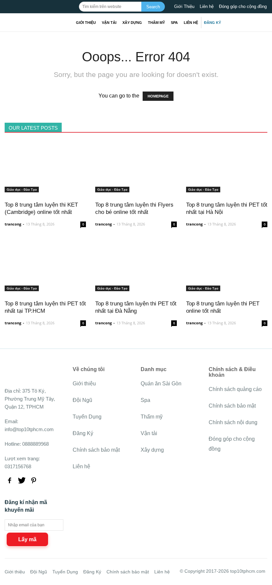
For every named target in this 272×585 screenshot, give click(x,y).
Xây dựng (132, 23)
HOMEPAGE (158, 96)
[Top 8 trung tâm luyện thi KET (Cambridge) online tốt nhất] (45, 188)
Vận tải (109, 23)
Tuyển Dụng (87, 417)
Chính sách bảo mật (96, 450)
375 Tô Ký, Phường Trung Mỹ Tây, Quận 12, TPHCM (30, 399)
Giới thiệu (86, 23)
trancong (13, 224)
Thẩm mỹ (156, 23)
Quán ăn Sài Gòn (161, 383)
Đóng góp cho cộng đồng (243, 6)
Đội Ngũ (82, 400)
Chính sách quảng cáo (235, 389)
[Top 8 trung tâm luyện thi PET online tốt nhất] (226, 287)
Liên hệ (207, 6)
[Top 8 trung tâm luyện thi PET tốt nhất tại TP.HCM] (45, 287)
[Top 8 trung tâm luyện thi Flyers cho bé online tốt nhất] (135, 188)
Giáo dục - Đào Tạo (22, 189)
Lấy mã (27, 539)
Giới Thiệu (184, 6)
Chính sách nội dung (233, 422)
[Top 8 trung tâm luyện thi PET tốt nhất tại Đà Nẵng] (135, 287)
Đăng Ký (212, 23)
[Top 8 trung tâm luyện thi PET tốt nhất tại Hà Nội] (226, 188)
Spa (174, 23)
